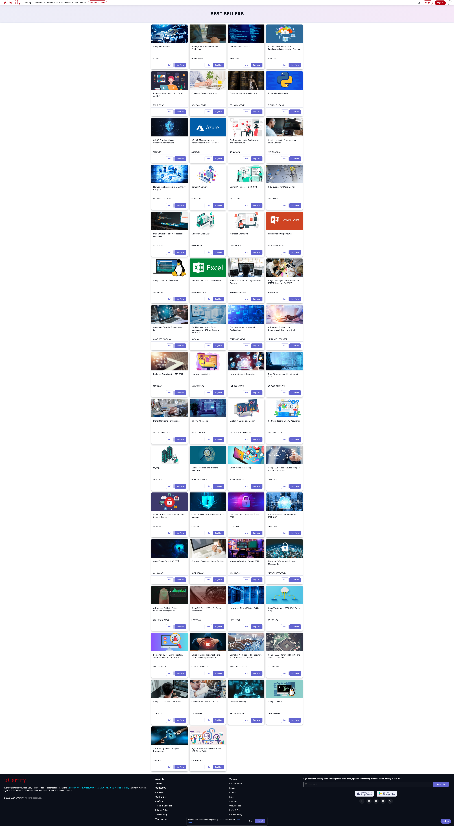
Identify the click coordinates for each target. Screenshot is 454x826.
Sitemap (233, 801)
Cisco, (87, 788)
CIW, (102, 788)
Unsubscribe (235, 806)
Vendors (233, 779)
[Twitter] (390, 801)
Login (427, 2)
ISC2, (112, 788)
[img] (169, 33)
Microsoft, (72, 788)
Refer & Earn (235, 810)
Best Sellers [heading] (227, 14)
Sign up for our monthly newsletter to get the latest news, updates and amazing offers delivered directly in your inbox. (353, 779)
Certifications (235, 783)
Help (447, 821)
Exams (232, 788)
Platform (159, 801)
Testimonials (161, 819)
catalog (27, 2)
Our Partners (161, 797)
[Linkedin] (383, 801)
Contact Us (160, 788)
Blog (231, 797)
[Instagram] (369, 801)
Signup (440, 2)
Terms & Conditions (164, 806)
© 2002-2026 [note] (22, 798)
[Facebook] (362, 801)
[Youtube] (376, 801)
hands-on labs (71, 2)
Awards (158, 783)
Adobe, (118, 788)
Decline (249, 821)
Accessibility (161, 814)
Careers (159, 792)
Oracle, (80, 788)
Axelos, (125, 788)
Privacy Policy (161, 810)
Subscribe (441, 784)
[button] (418, 2)
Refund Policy (235, 814)
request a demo (97, 2)
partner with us (53, 2)
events (83, 2)
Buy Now (180, 65)
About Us (159, 779)
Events (232, 792)
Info (170, 65)
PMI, (107, 788)
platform (39, 2)
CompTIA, (94, 788)
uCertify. (20, 798)
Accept (260, 821)
